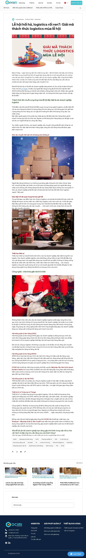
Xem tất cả (79, 463)
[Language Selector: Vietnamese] (66, 3)
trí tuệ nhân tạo (64, 439)
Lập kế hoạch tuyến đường (36, 445)
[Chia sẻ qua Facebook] (13, 451)
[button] (22, 2)
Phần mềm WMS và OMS (44, 8)
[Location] (6, 536)
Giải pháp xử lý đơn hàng (26, 439)
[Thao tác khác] (73, 19)
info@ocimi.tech (14, 532)
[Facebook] (6, 543)
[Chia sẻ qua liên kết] (25, 451)
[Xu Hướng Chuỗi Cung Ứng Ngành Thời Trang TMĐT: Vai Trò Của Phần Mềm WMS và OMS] (43, 473)
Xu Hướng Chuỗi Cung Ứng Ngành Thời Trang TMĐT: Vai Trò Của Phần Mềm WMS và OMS (43, 484)
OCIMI (37, 439)
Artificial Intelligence (58, 442)
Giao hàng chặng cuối (19, 442)
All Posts (6, 8)
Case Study (59, 8)
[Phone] (6, 530)
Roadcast (69, 442)
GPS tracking (49, 445)
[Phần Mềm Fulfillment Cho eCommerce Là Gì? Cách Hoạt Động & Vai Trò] (70, 473)
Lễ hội (62, 445)
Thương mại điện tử (46, 439)
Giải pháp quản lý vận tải (19, 445)
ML (36, 442)
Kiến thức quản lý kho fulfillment (23, 8)
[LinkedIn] (9, 543)
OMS (56, 439)
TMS (57, 445)
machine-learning (45, 442)
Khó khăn (30, 442)
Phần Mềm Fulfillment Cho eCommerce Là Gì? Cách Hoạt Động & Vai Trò (69, 484)
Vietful (14, 439)
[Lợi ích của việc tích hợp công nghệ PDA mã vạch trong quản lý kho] (16, 473)
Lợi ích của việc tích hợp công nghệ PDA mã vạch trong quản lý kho (15, 484)
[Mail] (6, 533)
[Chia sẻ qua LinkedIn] (21, 451)
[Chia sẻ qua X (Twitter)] (17, 451)
